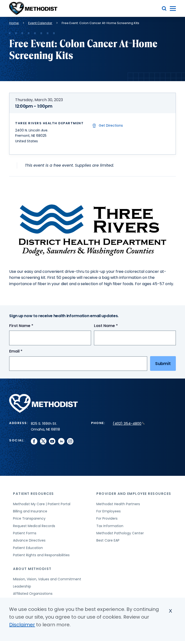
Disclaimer (22, 624)
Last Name (115, 326)
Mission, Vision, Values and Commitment (47, 579)
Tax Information (109, 525)
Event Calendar (40, 23)
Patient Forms (24, 533)
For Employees (108, 511)
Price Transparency (29, 518)
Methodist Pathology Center (120, 533)
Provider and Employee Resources (133, 493)
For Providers (107, 518)
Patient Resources (33, 493)
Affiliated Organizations (33, 593)
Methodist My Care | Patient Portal (41, 504)
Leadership (22, 586)
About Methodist (32, 568)
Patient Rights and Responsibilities (41, 555)
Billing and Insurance (30, 511)
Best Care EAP (107, 540)
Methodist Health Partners (118, 504)
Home (14, 23)
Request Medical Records (34, 525)
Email (24, 351)
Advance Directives (29, 540)
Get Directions (111, 125)
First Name (30, 326)
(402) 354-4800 (127, 423)
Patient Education (28, 547)
